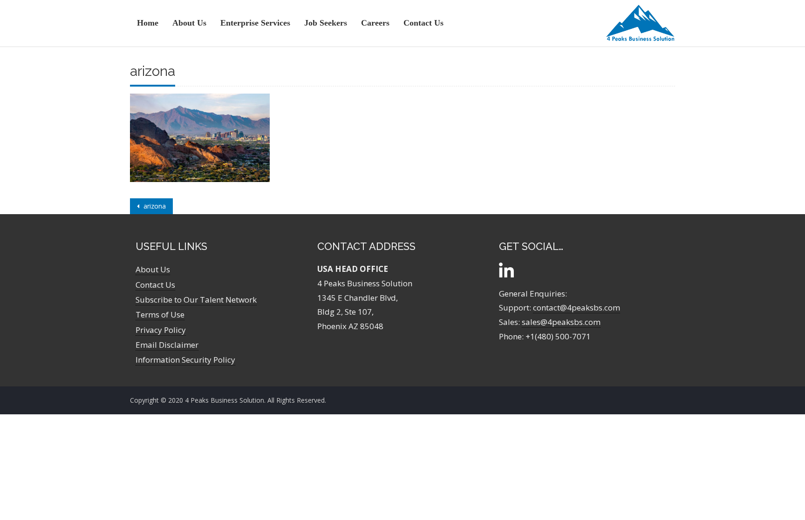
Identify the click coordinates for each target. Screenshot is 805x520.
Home (147, 22)
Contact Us (423, 22)
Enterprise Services (255, 22)
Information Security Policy (185, 359)
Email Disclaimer (167, 344)
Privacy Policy (161, 329)
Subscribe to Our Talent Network (196, 299)
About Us (189, 22)
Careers (375, 22)
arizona (154, 206)
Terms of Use (160, 314)
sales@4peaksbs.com (561, 322)
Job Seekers (325, 22)
